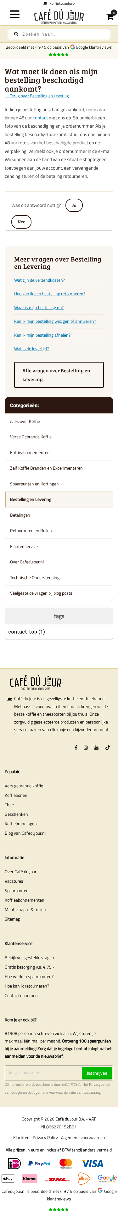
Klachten (21, 1137)
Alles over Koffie (25, 421)
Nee (21, 222)
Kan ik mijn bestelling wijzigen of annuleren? (55, 321)
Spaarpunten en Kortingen (34, 483)
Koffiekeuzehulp (61, 3)
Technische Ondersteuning (34, 577)
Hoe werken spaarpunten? (29, 976)
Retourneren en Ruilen (31, 530)
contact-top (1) (26, 632)
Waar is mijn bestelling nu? (39, 307)
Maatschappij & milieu (25, 909)
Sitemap (12, 919)
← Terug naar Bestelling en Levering (37, 96)
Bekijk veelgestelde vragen (29, 957)
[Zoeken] (16, 34)
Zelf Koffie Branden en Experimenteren (46, 468)
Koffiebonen (16, 795)
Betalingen (20, 515)
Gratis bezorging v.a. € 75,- (29, 967)
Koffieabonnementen (30, 452)
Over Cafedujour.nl (27, 561)
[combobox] (59, 34)
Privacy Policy (45, 1137)
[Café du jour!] (59, 16)
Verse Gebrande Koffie (31, 436)
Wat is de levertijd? (31, 348)
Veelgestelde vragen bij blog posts (41, 593)
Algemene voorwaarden (51, 1092)
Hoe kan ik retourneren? (27, 986)
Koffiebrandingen (21, 823)
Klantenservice (24, 546)
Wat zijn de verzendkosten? (39, 280)
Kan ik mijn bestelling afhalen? (42, 335)
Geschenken (16, 814)
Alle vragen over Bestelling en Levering (56, 374)
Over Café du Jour (21, 871)
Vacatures (14, 881)
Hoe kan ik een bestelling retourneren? (49, 293)
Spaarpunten (17, 890)
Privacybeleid (99, 1084)
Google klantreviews (95, 47)
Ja (74, 205)
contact (40, 117)
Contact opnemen (21, 995)
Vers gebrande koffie (24, 785)
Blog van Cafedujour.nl (25, 833)
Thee (9, 804)
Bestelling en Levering (30, 499)
